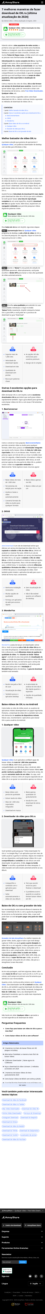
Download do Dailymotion (29, 1131)
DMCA (37, 1292)
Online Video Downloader (12, 1113)
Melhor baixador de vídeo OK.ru (18, 110)
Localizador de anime (28, 1135)
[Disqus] (22, 1175)
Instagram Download (10, 1117)
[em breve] (30, 1276)
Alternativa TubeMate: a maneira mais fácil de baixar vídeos (21, 1055)
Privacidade (16, 1292)
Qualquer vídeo (11, 126)
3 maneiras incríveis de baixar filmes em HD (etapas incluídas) (21, 1049)
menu (42, 2)
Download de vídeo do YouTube (14, 1139)
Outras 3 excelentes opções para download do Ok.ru (25, 113)
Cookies (20, 1296)
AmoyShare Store (34, 1225)
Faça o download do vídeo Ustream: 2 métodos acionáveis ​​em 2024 (22, 1067)
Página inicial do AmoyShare (7, 1210)
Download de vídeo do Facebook (14, 1100)
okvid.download (7, 546)
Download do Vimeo (10, 1122)
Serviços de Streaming (32, 1113)
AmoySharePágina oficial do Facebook (36, 1276)
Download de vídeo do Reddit (13, 1126)
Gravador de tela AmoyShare (12, 938)
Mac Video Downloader (11, 1109)
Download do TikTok (10, 1131)
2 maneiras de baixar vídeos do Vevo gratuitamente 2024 (18, 1074)
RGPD (14, 1296)
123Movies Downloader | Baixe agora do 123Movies (19, 1061)
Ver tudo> (22, 1085)
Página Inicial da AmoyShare (10, 2)
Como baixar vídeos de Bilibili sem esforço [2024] (23, 1079)
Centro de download (13, 1225)
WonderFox (10, 121)
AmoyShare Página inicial (10, 1217)
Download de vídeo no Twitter (13, 1104)
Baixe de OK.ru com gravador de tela (20, 131)
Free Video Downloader (34, 91)
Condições (7, 1292)
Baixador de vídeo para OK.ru (16, 129)
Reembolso (28, 1296)
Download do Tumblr (10, 1135)
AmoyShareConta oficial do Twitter (41, 1276)
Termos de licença (27, 1292)
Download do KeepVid (29, 1117)
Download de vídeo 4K (30, 1109)
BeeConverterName (13, 116)
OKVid (9, 118)
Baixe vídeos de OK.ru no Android (19, 123)
